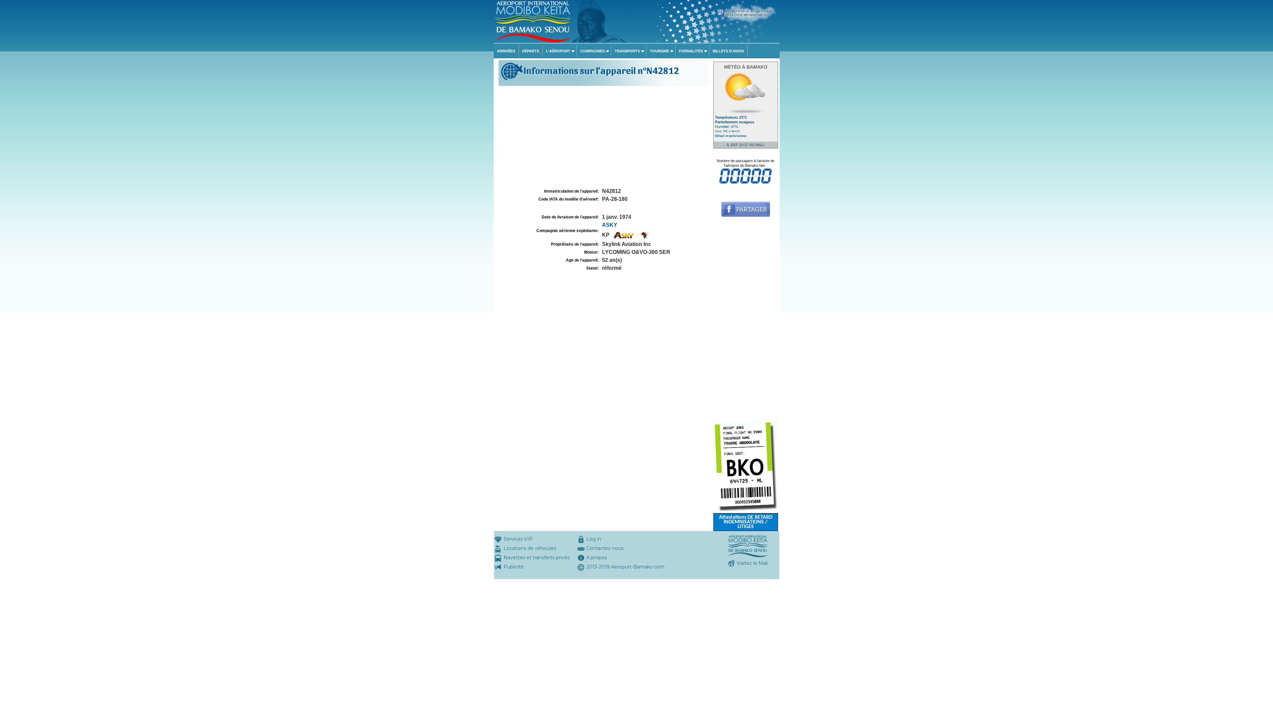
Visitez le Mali (752, 563)
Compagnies (592, 51)
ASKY (609, 225)
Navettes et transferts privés (537, 558)
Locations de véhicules (530, 548)
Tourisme (659, 51)
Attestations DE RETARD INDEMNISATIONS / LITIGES (745, 522)
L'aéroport (558, 51)
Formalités (691, 51)
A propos (596, 558)
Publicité (514, 567)
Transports (627, 51)
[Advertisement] (602, 137)
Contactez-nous (605, 548)
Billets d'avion (728, 51)
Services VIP (518, 539)
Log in (593, 539)
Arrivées (506, 51)
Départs (530, 51)
